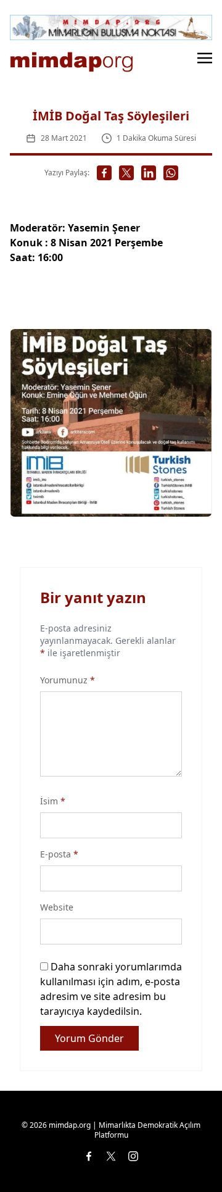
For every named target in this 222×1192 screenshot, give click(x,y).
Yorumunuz (67, 680)
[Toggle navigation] (204, 57)
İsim (52, 801)
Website (56, 907)
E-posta (59, 854)
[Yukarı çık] (187, 1157)
